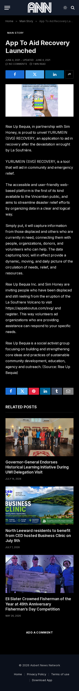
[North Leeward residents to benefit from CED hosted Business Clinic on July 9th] (39, 505)
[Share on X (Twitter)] (34, 74)
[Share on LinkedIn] (54, 74)
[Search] (72, 8)
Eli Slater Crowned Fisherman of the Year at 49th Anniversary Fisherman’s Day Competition (38, 604)
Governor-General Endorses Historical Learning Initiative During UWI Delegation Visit (37, 467)
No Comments (18, 64)
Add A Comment (39, 632)
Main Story (15, 32)
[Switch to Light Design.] (65, 8)
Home (18, 674)
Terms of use (60, 674)
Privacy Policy (36, 674)
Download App (42, 680)
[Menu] (7, 8)
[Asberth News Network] (39, 7)
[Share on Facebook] (14, 74)
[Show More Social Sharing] (69, 74)
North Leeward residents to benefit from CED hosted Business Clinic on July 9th (38, 535)
